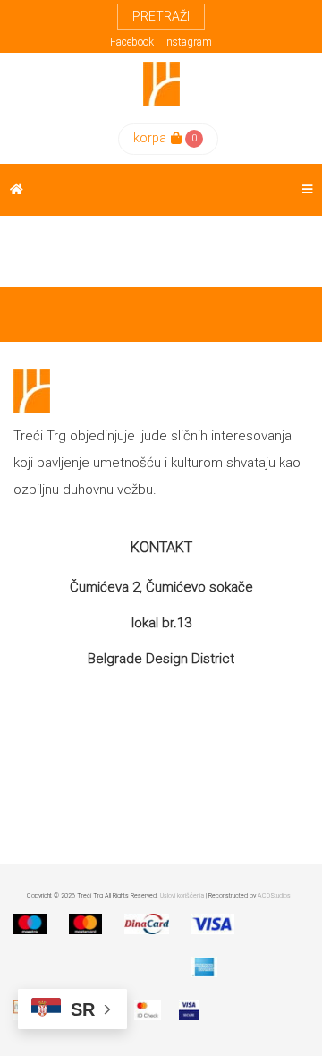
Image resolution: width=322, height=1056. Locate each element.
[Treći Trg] (161, 84)
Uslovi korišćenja (182, 895)
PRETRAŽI (161, 16)
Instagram (188, 42)
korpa (149, 138)
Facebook (132, 42)
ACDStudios (274, 895)
